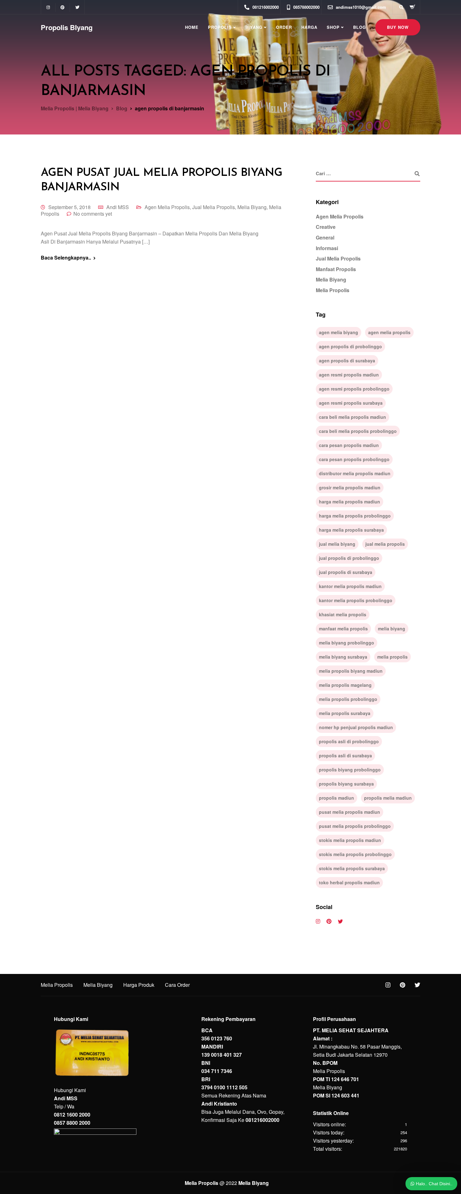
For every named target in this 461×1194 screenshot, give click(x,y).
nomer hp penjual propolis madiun (356, 727)
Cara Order (177, 984)
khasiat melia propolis (342, 614)
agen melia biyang (338, 332)
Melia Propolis (332, 290)
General (325, 237)
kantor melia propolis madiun (350, 586)
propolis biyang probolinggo (350, 769)
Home (192, 27)
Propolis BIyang (67, 27)
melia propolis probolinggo (348, 699)
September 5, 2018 (69, 207)
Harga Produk (138, 984)
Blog (359, 27)
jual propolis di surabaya (345, 572)
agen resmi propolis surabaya (351, 403)
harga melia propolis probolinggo (355, 516)
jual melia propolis (385, 544)
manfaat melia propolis (343, 628)
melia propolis (392, 657)
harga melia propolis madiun (349, 501)
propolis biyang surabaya (346, 784)
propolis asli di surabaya (345, 755)
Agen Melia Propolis (167, 207)
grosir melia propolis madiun (349, 487)
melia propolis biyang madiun (351, 671)
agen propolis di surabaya (347, 360)
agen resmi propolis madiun (349, 374)
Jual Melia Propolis (213, 207)
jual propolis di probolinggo (349, 558)
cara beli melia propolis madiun (352, 417)
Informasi (327, 248)
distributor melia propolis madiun (354, 473)
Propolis (220, 27)
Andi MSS (117, 207)
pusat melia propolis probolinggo (355, 826)
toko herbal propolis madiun (349, 882)
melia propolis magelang (345, 685)
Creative (326, 226)
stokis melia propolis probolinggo (355, 854)
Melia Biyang (252, 207)
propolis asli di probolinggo (349, 741)
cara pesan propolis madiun (349, 445)
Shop (333, 27)
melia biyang (391, 628)
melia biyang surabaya (343, 657)
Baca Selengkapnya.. (66, 257)
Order (284, 27)
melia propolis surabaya (344, 713)
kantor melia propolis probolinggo (355, 600)
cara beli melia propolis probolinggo (358, 431)
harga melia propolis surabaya (351, 530)
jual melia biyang (337, 544)
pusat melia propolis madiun (349, 812)
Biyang (253, 27)
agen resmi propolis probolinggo (354, 389)
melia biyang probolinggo (346, 642)
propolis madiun (336, 798)
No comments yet (92, 213)
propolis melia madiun (388, 798)
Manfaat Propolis (336, 269)
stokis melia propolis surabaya (352, 868)
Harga (309, 27)
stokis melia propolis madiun (350, 840)
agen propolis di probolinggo (350, 346)
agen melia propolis (389, 332)
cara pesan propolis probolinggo (354, 459)
